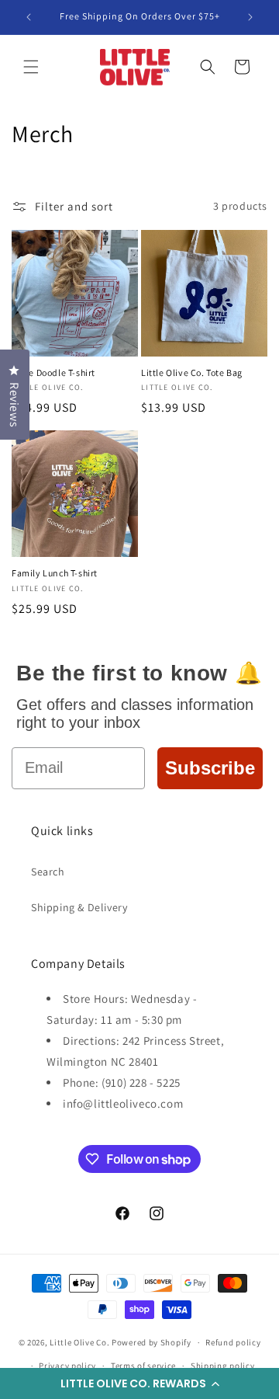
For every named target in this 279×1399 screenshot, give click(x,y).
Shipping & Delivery (79, 907)
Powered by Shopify (151, 1342)
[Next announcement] (250, 17)
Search (48, 872)
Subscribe (210, 767)
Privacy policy (67, 1365)
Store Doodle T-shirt (53, 372)
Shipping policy (223, 1365)
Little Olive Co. (79, 1342)
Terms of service (143, 1365)
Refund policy (232, 1342)
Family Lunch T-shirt (55, 573)
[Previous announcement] (29, 17)
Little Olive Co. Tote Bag (192, 372)
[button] (139, 1383)
